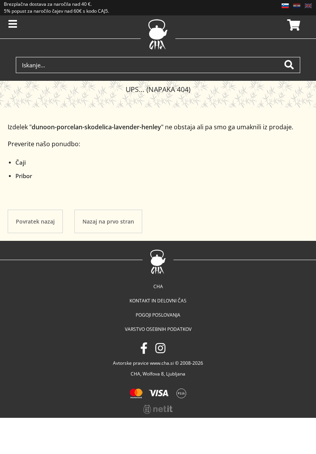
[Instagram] (160, 348)
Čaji (20, 162)
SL (285, 6)
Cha (158, 286)
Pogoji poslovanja (158, 315)
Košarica (292, 25)
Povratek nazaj (35, 221)
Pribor (23, 176)
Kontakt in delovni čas (158, 300)
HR (297, 6)
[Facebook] (144, 348)
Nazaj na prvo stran (108, 221)
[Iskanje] (292, 65)
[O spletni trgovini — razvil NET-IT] (158, 409)
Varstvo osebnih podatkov (158, 329)
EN (308, 6)
